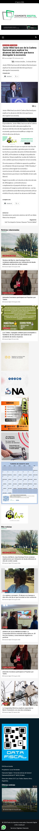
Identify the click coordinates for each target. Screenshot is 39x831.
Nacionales (6, 45)
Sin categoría (13, 45)
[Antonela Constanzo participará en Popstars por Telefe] (19, 282)
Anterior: (19, 215)
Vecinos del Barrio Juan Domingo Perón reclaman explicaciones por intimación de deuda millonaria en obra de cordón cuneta (19, 262)
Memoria (5, 590)
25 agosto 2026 (16, 266)
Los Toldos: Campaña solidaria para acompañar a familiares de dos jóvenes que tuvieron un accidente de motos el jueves (19, 335)
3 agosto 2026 (16, 712)
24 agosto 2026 (16, 301)
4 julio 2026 (15, 339)
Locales (5, 255)
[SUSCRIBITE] (20, 120)
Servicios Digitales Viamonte (19, 828)
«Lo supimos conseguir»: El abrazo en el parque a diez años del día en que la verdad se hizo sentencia (19, 805)
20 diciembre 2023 (18, 58)
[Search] (36, 37)
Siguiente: (21, 221)
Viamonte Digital (8, 58)
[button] (3, 37)
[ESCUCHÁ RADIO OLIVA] (20, 140)
